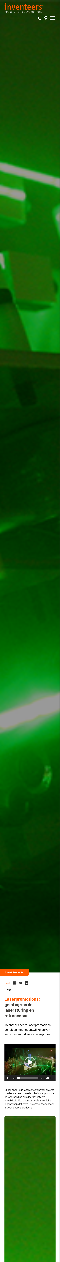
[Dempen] (47, 1078)
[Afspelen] (8, 1078)
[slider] (27, 1078)
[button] (30, 1062)
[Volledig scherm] (52, 1078)
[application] (30, 1062)
